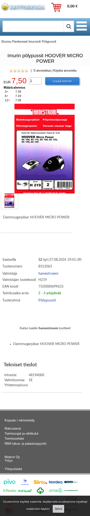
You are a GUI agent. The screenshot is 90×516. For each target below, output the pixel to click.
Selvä (58, 508)
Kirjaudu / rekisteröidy (20, 420)
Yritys (9, 460)
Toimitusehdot (14, 438)
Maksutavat (13, 428)
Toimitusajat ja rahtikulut (21, 433)
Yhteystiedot (13, 469)
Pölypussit (47, 300)
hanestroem (48, 273)
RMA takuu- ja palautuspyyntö (25, 443)
